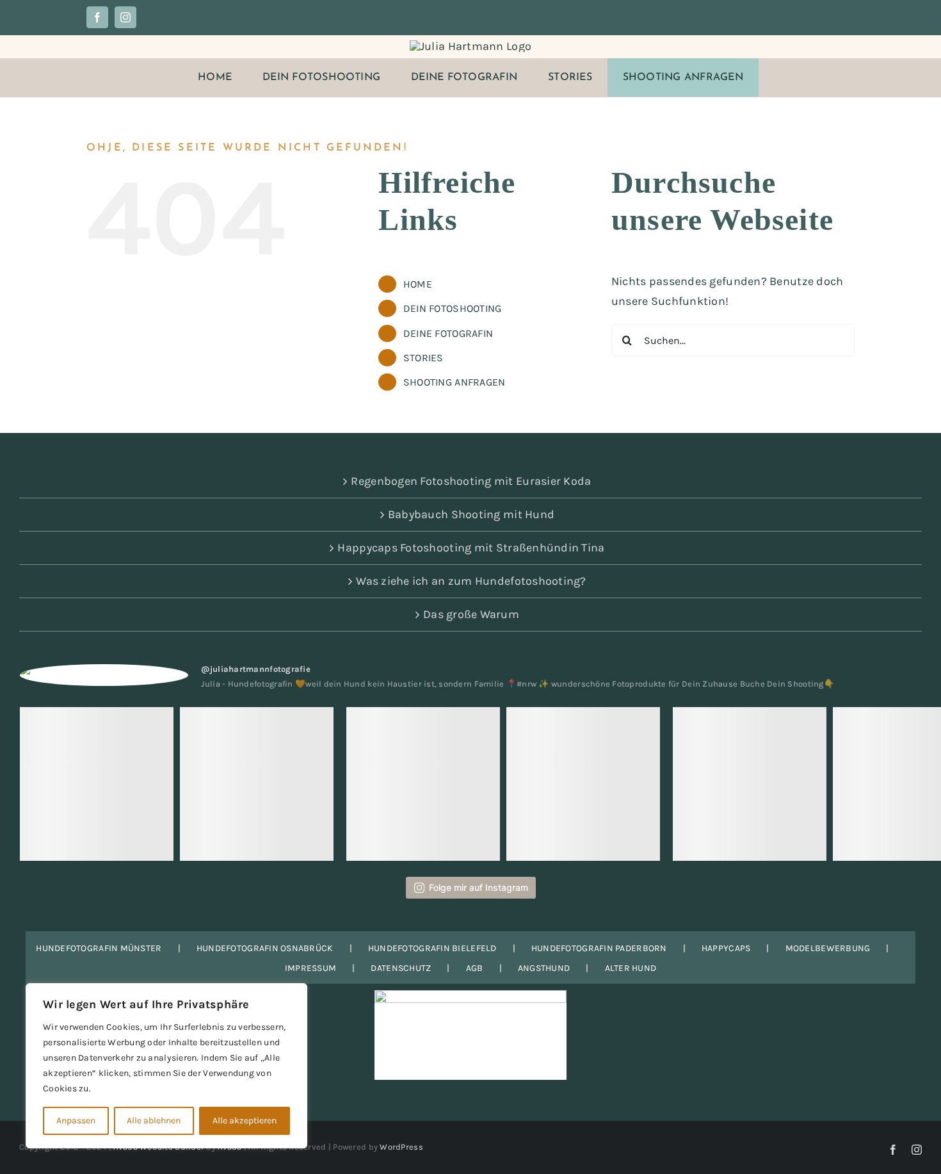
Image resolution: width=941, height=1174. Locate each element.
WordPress (401, 1147)
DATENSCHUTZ (401, 968)
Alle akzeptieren (245, 1120)
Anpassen (75, 1120)
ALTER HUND (631, 968)
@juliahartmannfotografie (255, 669)
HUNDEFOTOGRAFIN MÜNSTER (98, 948)
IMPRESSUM (310, 968)
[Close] (294, 994)
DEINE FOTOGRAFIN (448, 333)
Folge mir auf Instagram (478, 887)
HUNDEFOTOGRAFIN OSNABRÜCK (265, 948)
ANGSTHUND (544, 968)
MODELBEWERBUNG (828, 948)
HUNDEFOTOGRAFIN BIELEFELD (432, 948)
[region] (166, 1065)
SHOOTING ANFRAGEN (454, 382)
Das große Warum (471, 614)
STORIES (423, 358)
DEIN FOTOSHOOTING (452, 308)
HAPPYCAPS (726, 948)
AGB (474, 968)
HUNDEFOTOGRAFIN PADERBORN (599, 948)
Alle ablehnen (154, 1120)
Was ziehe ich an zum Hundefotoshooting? (471, 581)
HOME (417, 284)
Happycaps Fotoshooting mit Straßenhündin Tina (470, 548)
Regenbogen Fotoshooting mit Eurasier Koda (471, 481)
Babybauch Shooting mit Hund (471, 514)
